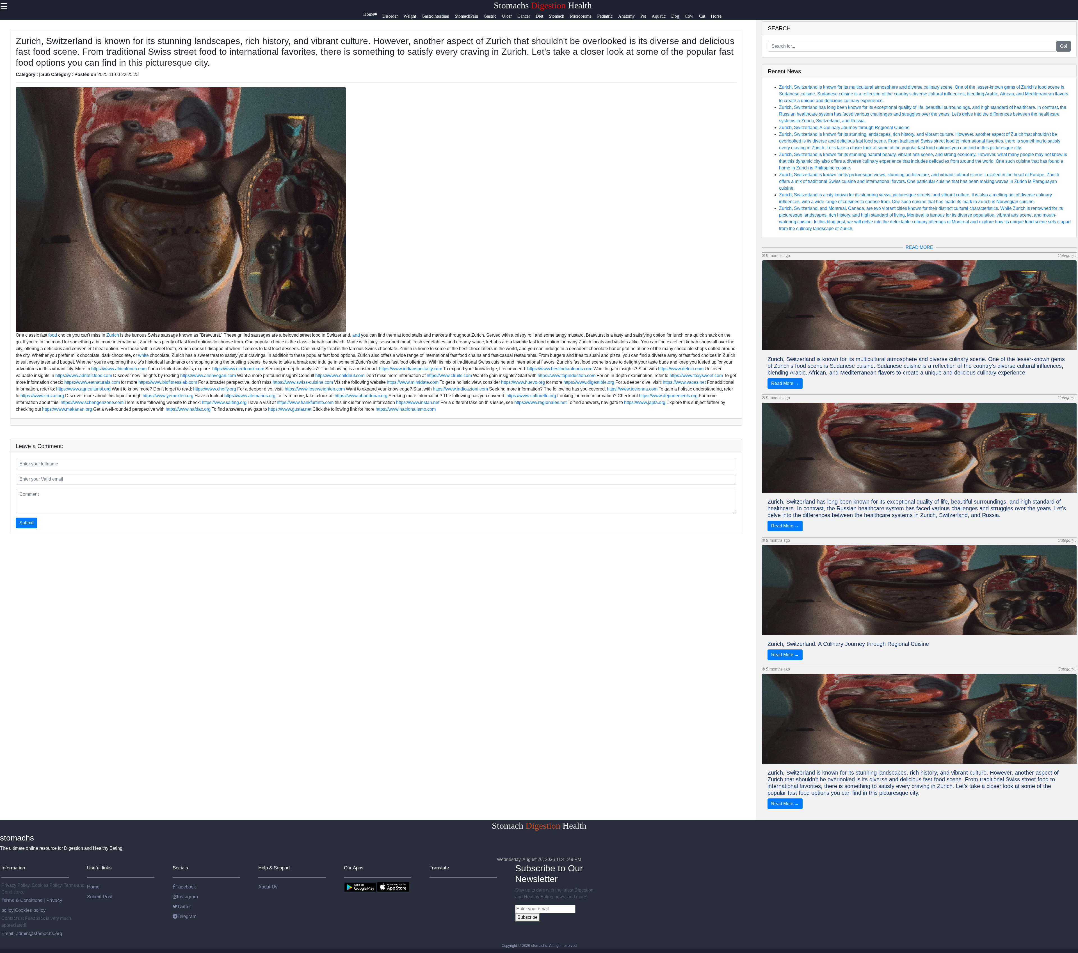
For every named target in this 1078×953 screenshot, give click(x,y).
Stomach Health (539, 826)
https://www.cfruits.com (449, 375)
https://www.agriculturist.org (83, 389)
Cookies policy (30, 910)
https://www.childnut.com (339, 375)
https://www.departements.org (668, 395)
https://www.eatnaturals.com (92, 382)
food (52, 335)
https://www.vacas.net (684, 382)
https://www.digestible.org (588, 382)
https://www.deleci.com (681, 368)
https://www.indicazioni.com (460, 389)
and (356, 335)
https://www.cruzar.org (42, 395)
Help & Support (274, 868)
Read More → (785, 383)
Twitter (184, 906)
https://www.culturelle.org (531, 395)
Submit (26, 522)
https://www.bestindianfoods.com (559, 368)
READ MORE (919, 247)
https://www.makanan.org (67, 409)
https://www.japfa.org (644, 402)
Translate (439, 868)
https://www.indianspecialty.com (410, 368)
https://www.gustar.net (289, 409)
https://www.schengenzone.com (92, 402)
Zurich (112, 335)
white (143, 355)
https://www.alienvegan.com (208, 375)
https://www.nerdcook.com (238, 368)
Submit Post (100, 896)
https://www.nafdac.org (188, 409)
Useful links (99, 868)
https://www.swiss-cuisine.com (303, 382)
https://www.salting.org (224, 402)
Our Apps (354, 868)
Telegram (187, 916)
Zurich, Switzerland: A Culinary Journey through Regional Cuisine (844, 127)
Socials (180, 868)
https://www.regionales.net (540, 402)
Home (93, 887)
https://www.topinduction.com (566, 375)
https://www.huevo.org (523, 382)
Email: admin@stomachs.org (31, 933)
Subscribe (527, 917)
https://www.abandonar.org (361, 395)
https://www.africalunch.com (119, 368)
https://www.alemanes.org (249, 395)
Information (13, 868)
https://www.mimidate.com (412, 382)
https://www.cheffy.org (214, 389)
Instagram (187, 896)
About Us (268, 887)
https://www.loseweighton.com (315, 389)
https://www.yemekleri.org (168, 395)
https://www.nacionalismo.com (406, 409)
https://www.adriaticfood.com (83, 375)
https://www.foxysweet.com (696, 375)
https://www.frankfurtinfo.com (305, 402)
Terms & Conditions (22, 900)
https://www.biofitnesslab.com (167, 382)
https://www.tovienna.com (632, 389)
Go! (1063, 46)
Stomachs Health (543, 5)
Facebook (185, 887)
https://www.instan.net (417, 402)
